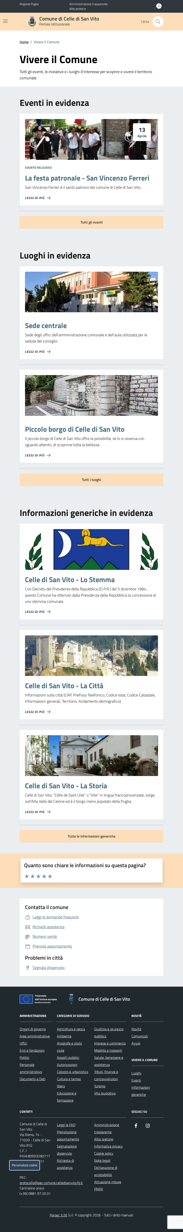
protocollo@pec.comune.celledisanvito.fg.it (51, 1182)
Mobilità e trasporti (108, 1050)
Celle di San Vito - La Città (64, 685)
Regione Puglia (29, 4)
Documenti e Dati (32, 1079)
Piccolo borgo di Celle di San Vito (75, 429)
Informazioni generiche (140, 1091)
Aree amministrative (35, 1036)
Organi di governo (33, 1029)
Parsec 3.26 (58, 1215)
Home (24, 42)
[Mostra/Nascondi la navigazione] (5, 21)
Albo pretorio (77, 8)
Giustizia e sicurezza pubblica (108, 1032)
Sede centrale (46, 325)
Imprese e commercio (110, 1043)
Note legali (102, 1160)
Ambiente (64, 1036)
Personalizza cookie (24, 1165)
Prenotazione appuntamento (68, 1135)
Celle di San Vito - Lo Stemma (70, 579)
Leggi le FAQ (66, 1124)
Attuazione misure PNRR (107, 1185)
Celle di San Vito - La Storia (66, 785)
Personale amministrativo (31, 1068)
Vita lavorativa (105, 1093)
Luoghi (136, 1073)
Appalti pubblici (68, 1057)
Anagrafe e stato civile (69, 1047)
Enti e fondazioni (32, 1050)
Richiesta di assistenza (65, 1164)
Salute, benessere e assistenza (108, 1061)
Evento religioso (38, 167)
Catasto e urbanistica (72, 1071)
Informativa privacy (108, 1146)
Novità (136, 1029)
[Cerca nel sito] (158, 21)
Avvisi (135, 1043)
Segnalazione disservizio (67, 1150)
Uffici (23, 1043)
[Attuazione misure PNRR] (39, 1000)
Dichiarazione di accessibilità (105, 1171)
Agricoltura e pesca (71, 1029)
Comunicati (139, 1036)
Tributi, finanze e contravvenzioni (106, 1075)
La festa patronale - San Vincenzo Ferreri (87, 178)
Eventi (136, 1080)
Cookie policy (103, 1153)
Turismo (99, 1086)
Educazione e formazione (66, 1096)
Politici (24, 1057)
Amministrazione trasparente (88, 4)
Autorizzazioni (67, 1064)
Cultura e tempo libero (69, 1082)
